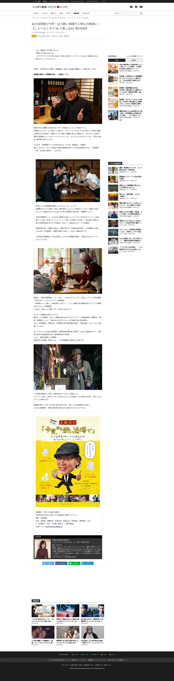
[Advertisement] (125, 36)
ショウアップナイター (92, 1)
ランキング (85, 13)
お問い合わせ (112, 660)
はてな (87, 563)
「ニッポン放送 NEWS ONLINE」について (58, 660)
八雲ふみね (55, 36)
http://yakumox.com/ (70, 556)
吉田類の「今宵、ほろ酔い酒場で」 (68, 69)
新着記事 (76, 13)
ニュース (44, 13)
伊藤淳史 (66, 36)
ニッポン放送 (36, 1)
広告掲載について (122, 660)
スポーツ (53, 13)
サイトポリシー (82, 660)
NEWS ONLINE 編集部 (39, 32)
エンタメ (36, 13)
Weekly (134, 60)
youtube (141, 7)
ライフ (68, 13)
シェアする (61, 563)
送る (74, 563)
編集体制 (90, 660)
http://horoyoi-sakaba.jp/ (53, 526)
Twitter (136, 7)
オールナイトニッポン (77, 1)
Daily (116, 60)
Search (141, 13)
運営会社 (74, 660)
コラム (61, 13)
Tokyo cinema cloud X (44, 36)
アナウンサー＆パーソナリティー (59, 1)
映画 (61, 36)
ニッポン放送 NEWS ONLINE (53, 7)
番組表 (45, 1)
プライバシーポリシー (101, 660)
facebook (131, 7)
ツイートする (48, 563)
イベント (103, 1)
